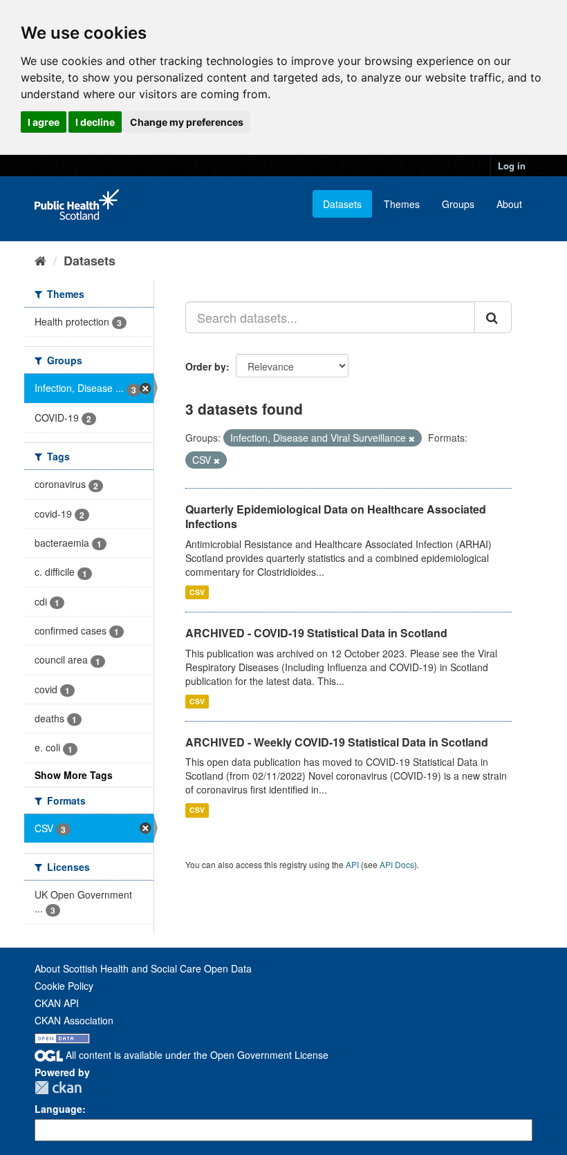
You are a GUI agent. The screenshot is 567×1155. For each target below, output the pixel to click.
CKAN (58, 1087)
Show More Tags (74, 775)
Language (58, 1109)
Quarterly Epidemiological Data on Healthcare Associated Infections (335, 516)
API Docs (397, 864)
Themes (402, 204)
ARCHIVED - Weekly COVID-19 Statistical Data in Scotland (336, 742)
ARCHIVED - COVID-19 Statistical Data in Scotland (316, 633)
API (352, 864)
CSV (197, 592)
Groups (458, 204)
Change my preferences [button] (186, 122)
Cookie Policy (64, 986)
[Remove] (412, 438)
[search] (493, 317)
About (509, 204)
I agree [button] (43, 122)
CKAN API (57, 1003)
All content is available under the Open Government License (195, 1055)
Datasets (342, 204)
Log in (512, 165)
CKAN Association (74, 1020)
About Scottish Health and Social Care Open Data (143, 968)
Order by (205, 366)
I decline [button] (95, 122)
